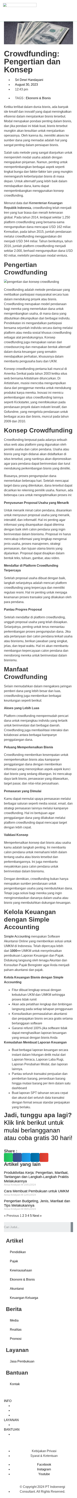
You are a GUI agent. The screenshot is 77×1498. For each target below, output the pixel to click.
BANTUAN (12, 1429)
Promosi (16, 1338)
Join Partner (20, 1410)
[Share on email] (43, 1157)
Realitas (16, 1329)
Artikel (16, 1415)
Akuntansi (17, 1288)
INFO (7, 1401)
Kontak (15, 1384)
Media (14, 1320)
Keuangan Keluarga (24, 1297)
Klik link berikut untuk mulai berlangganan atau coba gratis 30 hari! (38, 1130)
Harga (16, 1405)
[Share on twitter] (26, 1157)
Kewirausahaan (21, 1270)
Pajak (14, 1261)
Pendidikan (18, 1252)
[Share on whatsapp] (8, 1157)
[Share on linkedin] (35, 1157)
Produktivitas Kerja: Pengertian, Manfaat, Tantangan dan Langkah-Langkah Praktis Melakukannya (36, 1177)
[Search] (72, 1227)
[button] (71, 10)
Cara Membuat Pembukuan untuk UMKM (36, 1191)
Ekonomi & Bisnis (38, 98)
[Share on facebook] (17, 1157)
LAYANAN (11, 1420)
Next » (37, 1215)
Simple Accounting (17, 936)
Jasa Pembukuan (22, 1361)
